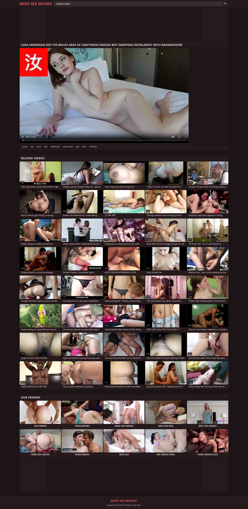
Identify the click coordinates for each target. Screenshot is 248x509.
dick (84, 146)
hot (46, 146)
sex (32, 146)
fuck (39, 146)
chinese (93, 146)
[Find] (225, 4)
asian (24, 146)
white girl (55, 146)
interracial (68, 146)
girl (77, 146)
